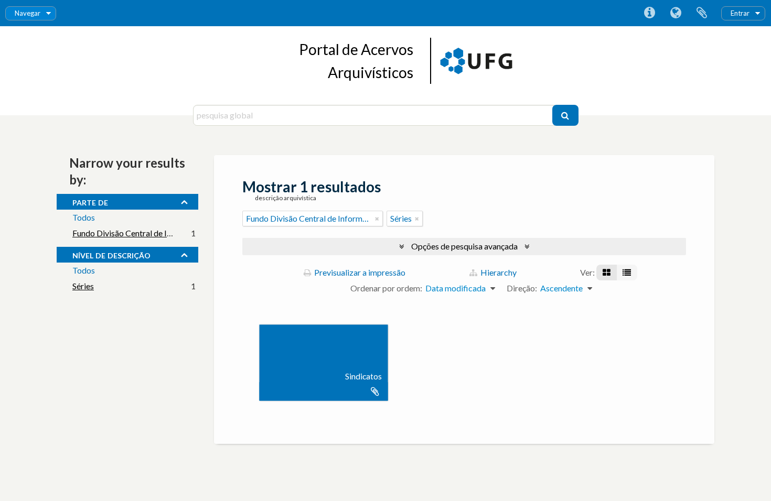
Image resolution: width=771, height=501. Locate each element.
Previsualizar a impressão (359, 272)
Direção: (522, 288)
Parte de (90, 201)
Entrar (740, 13)
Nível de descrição (111, 254)
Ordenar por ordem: (386, 288)
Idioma (675, 13)
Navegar (27, 13)
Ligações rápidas (649, 13)
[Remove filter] (377, 218)
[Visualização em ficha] (606, 272)
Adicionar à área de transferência (375, 391)
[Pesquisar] (565, 115)
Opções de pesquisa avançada (464, 246)
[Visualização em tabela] (626, 272)
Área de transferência (702, 13)
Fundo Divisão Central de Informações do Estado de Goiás (176, 233)
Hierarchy (498, 272)
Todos (83, 217)
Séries (83, 286)
